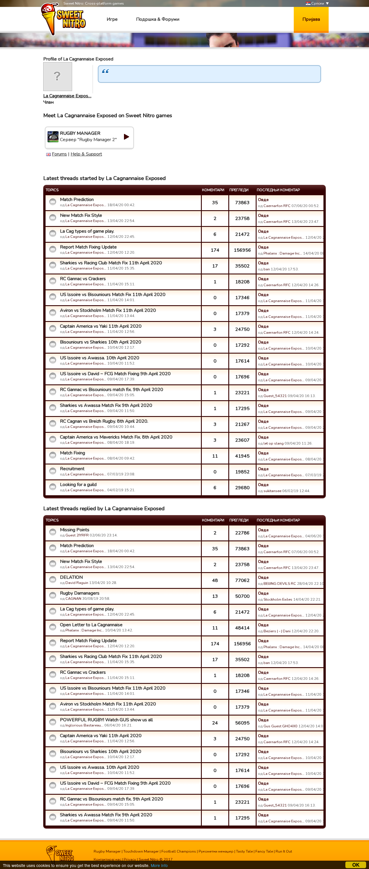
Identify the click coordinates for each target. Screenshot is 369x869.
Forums (59, 154)
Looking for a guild (78, 485)
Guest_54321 (275, 396)
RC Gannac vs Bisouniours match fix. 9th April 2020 (111, 390)
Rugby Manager (107, 851)
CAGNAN (73, 598)
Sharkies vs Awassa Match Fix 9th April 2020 (106, 405)
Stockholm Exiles (277, 599)
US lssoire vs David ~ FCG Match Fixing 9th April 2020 (115, 374)
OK (355, 865)
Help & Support (86, 154)
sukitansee (272, 491)
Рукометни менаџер (216, 851)
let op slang (273, 443)
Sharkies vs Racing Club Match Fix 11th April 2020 (111, 263)
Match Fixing (72, 453)
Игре (112, 19)
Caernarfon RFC (277, 205)
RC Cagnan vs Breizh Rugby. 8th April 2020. (104, 421)
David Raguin (76, 582)
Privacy (130, 859)
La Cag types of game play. (87, 231)
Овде (263, 199)
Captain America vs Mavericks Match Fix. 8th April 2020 (116, 437)
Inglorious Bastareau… (84, 725)
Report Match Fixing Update (88, 247)
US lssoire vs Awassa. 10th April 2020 (99, 358)
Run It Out (284, 851)
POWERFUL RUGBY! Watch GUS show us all (106, 720)
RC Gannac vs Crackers (83, 279)
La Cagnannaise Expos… (67, 96)
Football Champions (178, 851)
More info (159, 865)
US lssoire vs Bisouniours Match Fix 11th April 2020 (112, 295)
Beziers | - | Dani (277, 631)
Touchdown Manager (141, 851)
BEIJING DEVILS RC (279, 583)
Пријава (311, 19)
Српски (317, 3)
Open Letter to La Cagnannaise (91, 625)
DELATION (71, 577)
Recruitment (72, 469)
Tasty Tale (244, 851)
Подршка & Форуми (157, 19)
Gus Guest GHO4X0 (280, 726)
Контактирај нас (107, 859)
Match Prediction (77, 200)
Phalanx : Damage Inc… (282, 253)
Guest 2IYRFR (77, 535)
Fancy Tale (264, 851)
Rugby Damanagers (79, 593)
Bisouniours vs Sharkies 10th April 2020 (100, 342)
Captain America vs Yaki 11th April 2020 (101, 326)
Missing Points (74, 530)
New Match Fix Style (81, 215)
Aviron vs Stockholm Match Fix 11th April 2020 (108, 310)
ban (266, 269)
